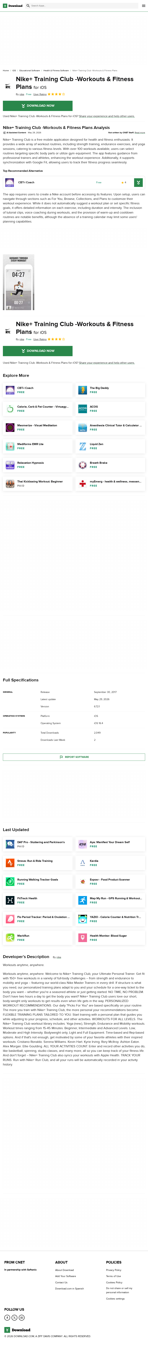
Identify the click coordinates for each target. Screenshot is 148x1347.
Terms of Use (113, 1276)
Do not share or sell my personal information (119, 1290)
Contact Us (61, 1282)
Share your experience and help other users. (107, 116)
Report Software (77, 757)
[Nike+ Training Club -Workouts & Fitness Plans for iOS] (8, 86)
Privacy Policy (113, 1270)
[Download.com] (12, 6)
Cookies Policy (114, 1282)
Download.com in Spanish (69, 1288)
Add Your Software (65, 1276)
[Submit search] (28, 6)
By (20, 94)
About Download (64, 1270)
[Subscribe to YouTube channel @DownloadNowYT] (22, 1318)
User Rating (40, 94)
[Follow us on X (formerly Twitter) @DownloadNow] (14, 1318)
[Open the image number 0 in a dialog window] (18, 282)
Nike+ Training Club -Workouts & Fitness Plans (75, 83)
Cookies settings (115, 1298)
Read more (140, 132)
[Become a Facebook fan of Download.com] (7, 1318)
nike (58, 957)
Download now (41, 106)
